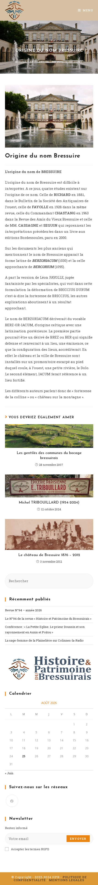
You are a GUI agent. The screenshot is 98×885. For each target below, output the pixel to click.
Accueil (21, 61)
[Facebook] (12, 801)
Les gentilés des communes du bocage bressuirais (49, 455)
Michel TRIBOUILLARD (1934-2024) (49, 502)
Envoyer (78, 838)
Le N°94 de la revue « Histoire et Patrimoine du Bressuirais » (48, 619)
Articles (36, 61)
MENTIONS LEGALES (66, 880)
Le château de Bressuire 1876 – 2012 (49, 555)
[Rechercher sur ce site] (49, 581)
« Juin (9, 773)
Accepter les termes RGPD (30, 849)
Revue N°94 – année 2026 (23, 610)
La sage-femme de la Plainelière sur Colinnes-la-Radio (44, 640)
